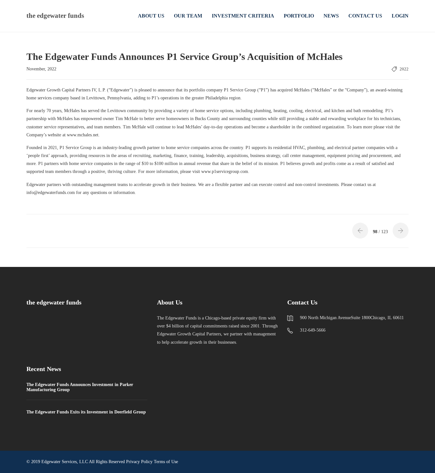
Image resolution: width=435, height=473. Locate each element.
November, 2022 (41, 69)
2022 (404, 69)
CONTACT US (365, 15)
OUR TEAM (188, 15)
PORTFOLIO (299, 15)
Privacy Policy (139, 461)
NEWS (331, 15)
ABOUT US (151, 15)
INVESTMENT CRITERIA (243, 15)
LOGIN (400, 15)
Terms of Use (166, 461)
